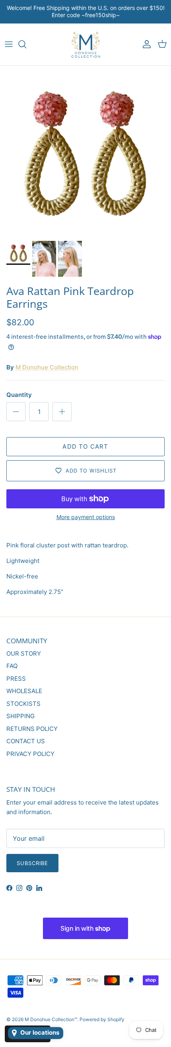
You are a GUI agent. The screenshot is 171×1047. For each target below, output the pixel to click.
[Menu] (8, 44)
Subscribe (32, 863)
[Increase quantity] (62, 411)
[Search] (26, 44)
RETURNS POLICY (32, 729)
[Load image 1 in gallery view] (85, 151)
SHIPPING (20, 716)
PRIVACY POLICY (30, 754)
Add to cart (85, 446)
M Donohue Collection (47, 367)
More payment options (85, 517)
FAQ (11, 666)
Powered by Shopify (102, 1019)
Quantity (19, 394)
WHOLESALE (24, 691)
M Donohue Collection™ (51, 1019)
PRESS (16, 678)
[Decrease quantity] (15, 411)
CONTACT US (25, 741)
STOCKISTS (23, 703)
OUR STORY (23, 653)
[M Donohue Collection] (86, 44)
